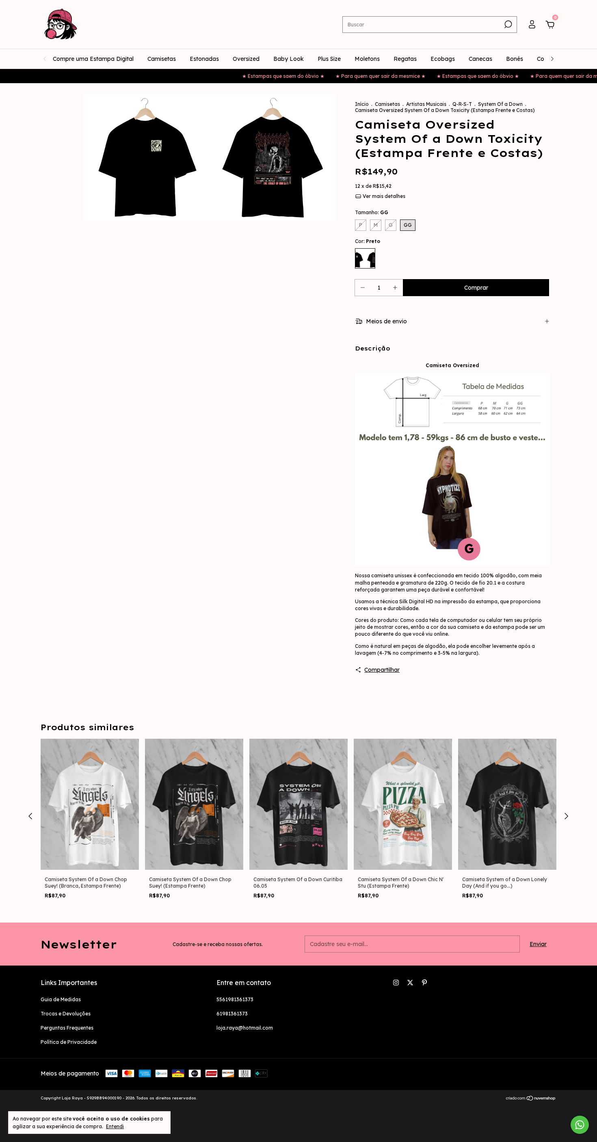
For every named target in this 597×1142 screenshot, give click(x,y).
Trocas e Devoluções (66, 1014)
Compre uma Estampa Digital (93, 58)
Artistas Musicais (426, 104)
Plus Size (329, 58)
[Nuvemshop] (531, 1099)
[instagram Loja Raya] (396, 982)
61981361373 (232, 1014)
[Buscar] (507, 24)
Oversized (246, 58)
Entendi (115, 1126)
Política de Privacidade (69, 1042)
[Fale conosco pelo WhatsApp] (580, 1125)
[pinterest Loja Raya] (424, 982)
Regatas (405, 58)
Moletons (367, 58)
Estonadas (204, 58)
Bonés (514, 58)
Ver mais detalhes (383, 196)
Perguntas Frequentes (67, 1028)
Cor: (367, 241)
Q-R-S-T (462, 104)
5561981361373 (234, 999)
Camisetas (161, 58)
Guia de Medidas (61, 999)
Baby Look (288, 58)
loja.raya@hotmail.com (244, 1028)
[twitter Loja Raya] (410, 982)
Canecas (480, 58)
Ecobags (442, 58)
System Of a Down (500, 104)
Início (362, 104)
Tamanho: (371, 212)
